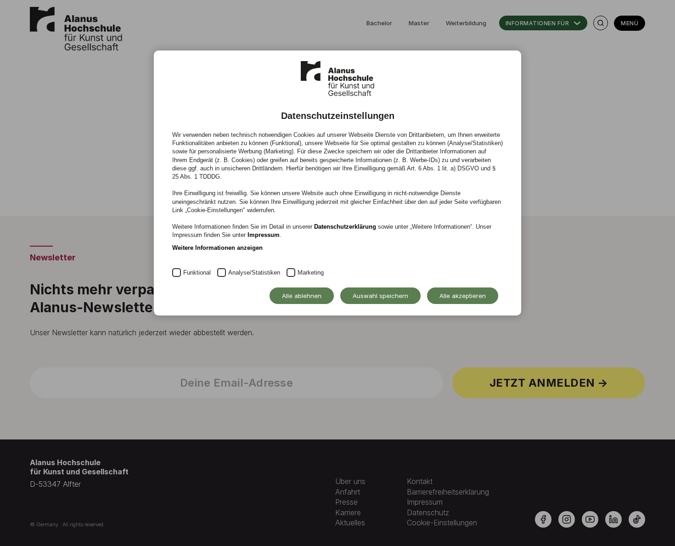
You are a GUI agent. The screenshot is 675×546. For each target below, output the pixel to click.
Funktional (197, 272)
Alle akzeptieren (462, 295)
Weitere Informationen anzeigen (217, 247)
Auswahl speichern (380, 295)
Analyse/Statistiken (254, 272)
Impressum (264, 234)
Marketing (311, 272)
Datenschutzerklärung (345, 226)
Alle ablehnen (301, 295)
